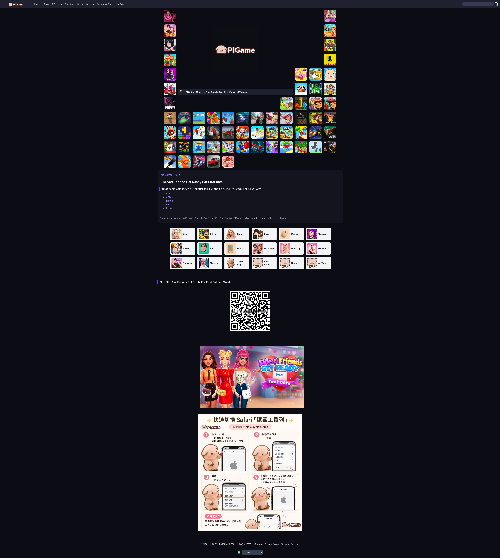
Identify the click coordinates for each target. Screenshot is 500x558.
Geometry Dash (105, 4)
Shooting (69, 4)
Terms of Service (290, 544)
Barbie (169, 201)
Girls (177, 175)
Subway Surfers (85, 4)
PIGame (207, 544)
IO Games (121, 4)
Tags (46, 4)
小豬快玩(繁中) (226, 544)
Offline (169, 197)
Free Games (165, 175)
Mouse (169, 208)
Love (168, 204)
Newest (37, 4)
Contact (258, 544)
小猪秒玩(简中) (244, 544)
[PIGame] (16, 4)
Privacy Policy (271, 544)
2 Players (57, 4)
